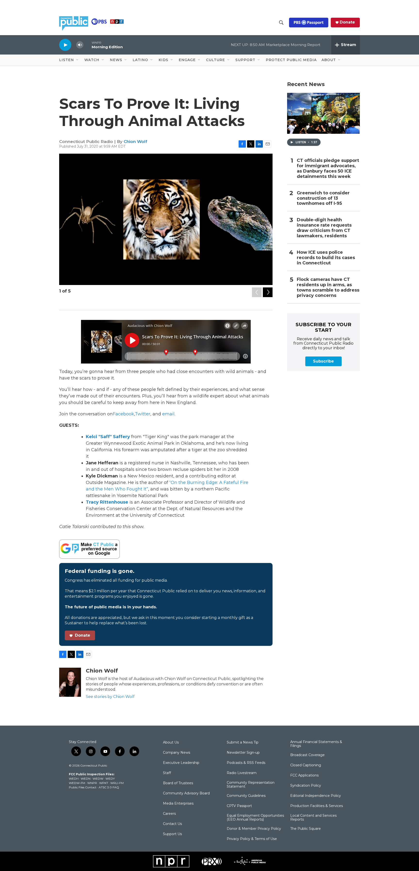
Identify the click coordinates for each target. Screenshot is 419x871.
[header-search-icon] (281, 22)
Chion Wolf (135, 141)
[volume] (80, 45)
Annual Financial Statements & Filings (316, 744)
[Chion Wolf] (70, 682)
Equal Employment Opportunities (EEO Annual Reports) (255, 818)
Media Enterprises (178, 804)
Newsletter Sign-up (243, 753)
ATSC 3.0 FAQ (109, 787)
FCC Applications (304, 775)
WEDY (110, 778)
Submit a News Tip (242, 742)
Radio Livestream (242, 773)
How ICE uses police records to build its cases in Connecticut (326, 258)
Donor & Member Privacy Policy (254, 829)
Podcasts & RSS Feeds (246, 763)
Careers (169, 814)
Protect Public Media (291, 60)
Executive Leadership (181, 763)
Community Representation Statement (250, 785)
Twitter (142, 414)
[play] (65, 44)
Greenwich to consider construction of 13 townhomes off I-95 (323, 198)
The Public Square (305, 829)
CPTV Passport (239, 806)
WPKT (103, 783)
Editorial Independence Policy (315, 796)
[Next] (268, 292)
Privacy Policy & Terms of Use (252, 839)
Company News (176, 753)
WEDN (85, 778)
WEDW (98, 778)
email (168, 414)
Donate (347, 22)
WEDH (74, 778)
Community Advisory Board (186, 793)
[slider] (87, 44)
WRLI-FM (117, 783)
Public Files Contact (83, 787)
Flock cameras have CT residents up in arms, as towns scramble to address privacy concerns (328, 287)
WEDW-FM (77, 783)
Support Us (172, 834)
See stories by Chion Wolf (110, 696)
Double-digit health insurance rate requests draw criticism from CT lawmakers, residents (324, 227)
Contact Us (172, 824)
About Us (171, 742)
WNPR (92, 783)
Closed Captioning (305, 765)
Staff (167, 773)
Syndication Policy (305, 786)
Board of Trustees (178, 783)
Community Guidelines (246, 796)
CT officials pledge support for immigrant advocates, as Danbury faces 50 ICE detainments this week (328, 168)
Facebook (123, 414)
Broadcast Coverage (307, 755)
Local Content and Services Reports (313, 818)
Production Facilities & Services (316, 806)
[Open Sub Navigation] (78, 60)
